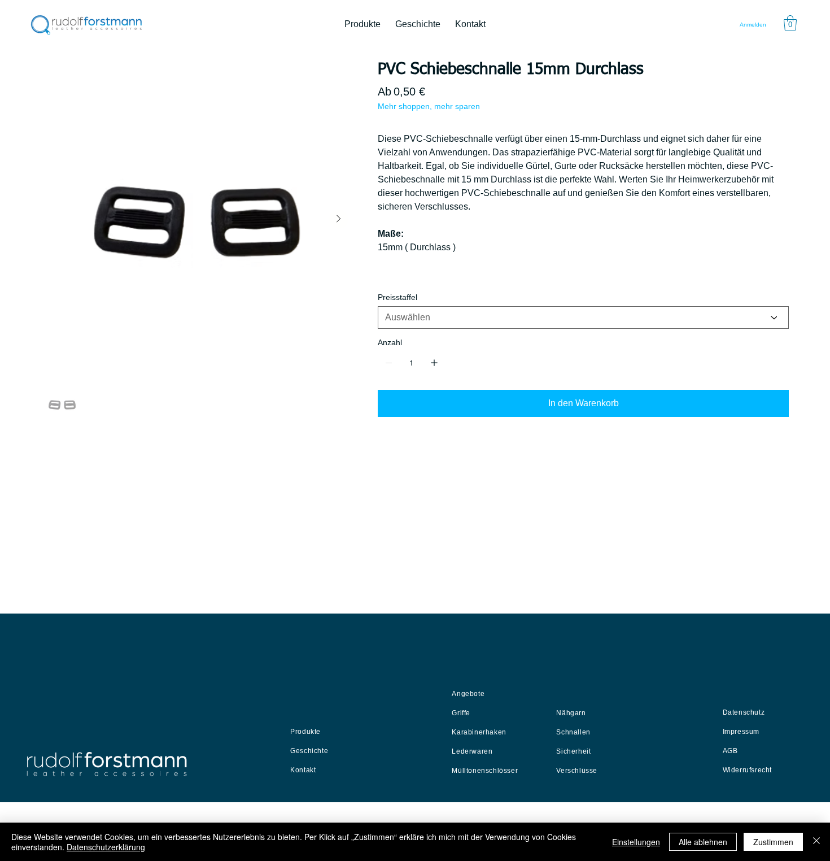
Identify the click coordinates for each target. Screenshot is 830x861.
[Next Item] (338, 219)
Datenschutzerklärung (106, 847)
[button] (790, 23)
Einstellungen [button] (636, 841)
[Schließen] (816, 842)
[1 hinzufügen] (434, 362)
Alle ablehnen (703, 841)
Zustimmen (773, 841)
